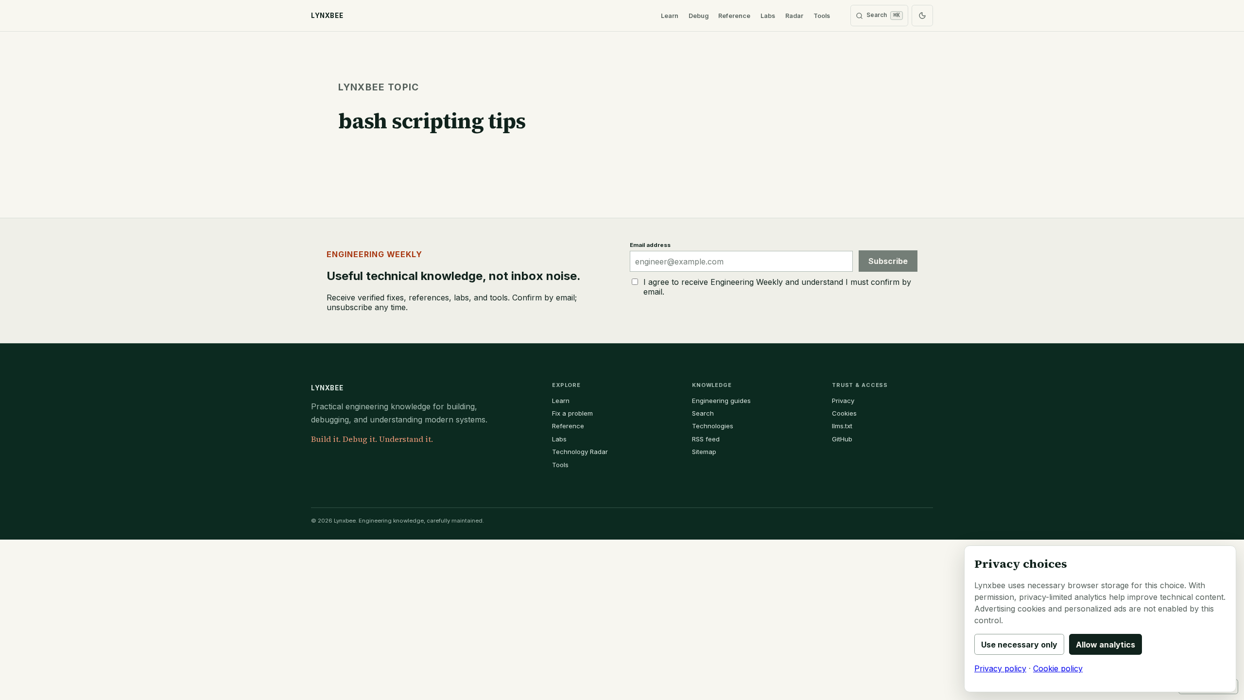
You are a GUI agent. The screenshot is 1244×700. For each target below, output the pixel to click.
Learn (669, 15)
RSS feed (706, 439)
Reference (734, 15)
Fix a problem (572, 413)
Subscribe (888, 261)
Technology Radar (580, 451)
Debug (698, 15)
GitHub (842, 439)
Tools (821, 15)
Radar (794, 15)
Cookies (844, 413)
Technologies (712, 426)
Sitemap (704, 451)
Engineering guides (721, 400)
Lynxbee (327, 388)
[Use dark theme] (922, 15)
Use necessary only (1019, 644)
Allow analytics (1105, 644)
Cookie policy (1058, 668)
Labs (767, 15)
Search (703, 413)
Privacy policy (1000, 668)
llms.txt (842, 426)
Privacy (843, 400)
